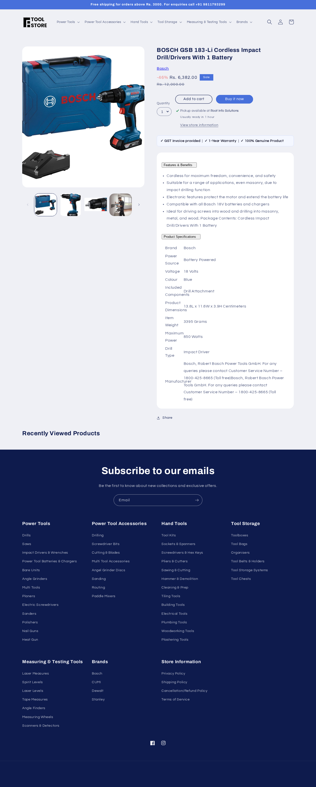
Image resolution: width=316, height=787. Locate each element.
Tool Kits (168, 535)
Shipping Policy (174, 682)
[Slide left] (27, 204)
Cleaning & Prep (174, 587)
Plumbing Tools (174, 622)
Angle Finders (33, 708)
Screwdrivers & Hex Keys (182, 552)
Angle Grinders (34, 579)
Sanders (29, 613)
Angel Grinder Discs (108, 570)
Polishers (30, 622)
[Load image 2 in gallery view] (70, 205)
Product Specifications (181, 237)
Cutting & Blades (106, 552)
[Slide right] (139, 204)
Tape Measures (35, 699)
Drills (26, 535)
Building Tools (173, 605)
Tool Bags (239, 544)
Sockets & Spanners (178, 544)
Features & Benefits (179, 165)
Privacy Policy (173, 673)
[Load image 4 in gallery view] (120, 205)
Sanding (99, 579)
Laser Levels (32, 691)
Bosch (163, 68)
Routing (98, 587)
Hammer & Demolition (179, 579)
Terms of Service (175, 699)
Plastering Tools (175, 639)
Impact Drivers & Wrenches (45, 552)
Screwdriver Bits (106, 544)
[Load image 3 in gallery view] (95, 205)
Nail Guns (30, 631)
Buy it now (234, 99)
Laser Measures (35, 673)
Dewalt (98, 691)
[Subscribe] (196, 500)
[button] (68, 22)
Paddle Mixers (104, 596)
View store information (199, 125)
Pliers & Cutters (174, 561)
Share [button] (167, 417)
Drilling (98, 535)
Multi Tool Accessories (111, 561)
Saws (26, 544)
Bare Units (31, 570)
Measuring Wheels (37, 717)
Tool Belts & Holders (248, 561)
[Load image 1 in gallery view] (45, 205)
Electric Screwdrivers (40, 605)
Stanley (98, 699)
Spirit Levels (32, 682)
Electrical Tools (174, 613)
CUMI (96, 682)
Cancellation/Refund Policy (184, 691)
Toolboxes (239, 535)
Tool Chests (241, 579)
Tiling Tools (170, 596)
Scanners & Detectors (40, 725)
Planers (28, 596)
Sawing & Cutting (175, 570)
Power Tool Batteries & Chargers (49, 561)
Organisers (240, 552)
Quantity (163, 103)
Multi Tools (31, 587)
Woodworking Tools (177, 631)
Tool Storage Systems (249, 570)
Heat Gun (30, 639)
